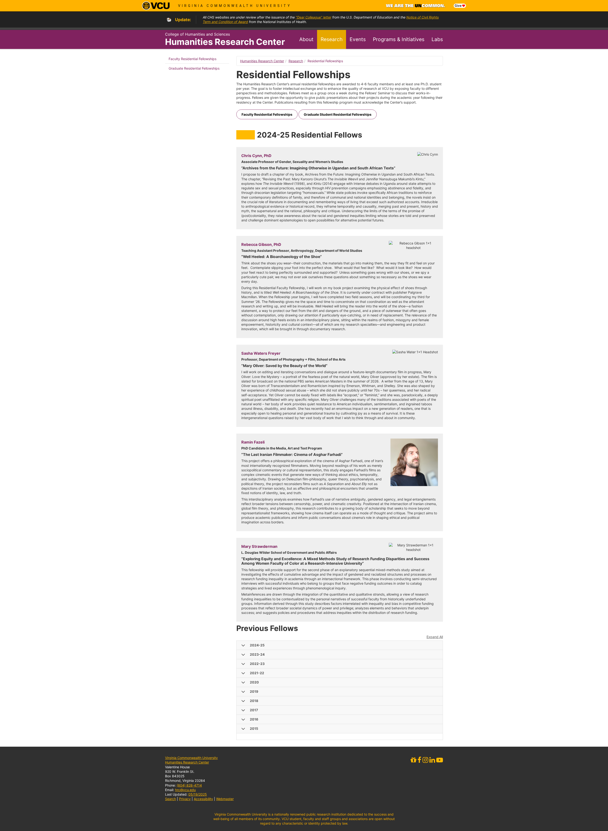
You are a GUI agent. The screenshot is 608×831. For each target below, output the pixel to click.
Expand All (435, 637)
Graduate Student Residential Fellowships (337, 114)
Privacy (185, 799)
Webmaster (225, 799)
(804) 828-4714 (189, 785)
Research (331, 39)
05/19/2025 (197, 794)
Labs (437, 39)
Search (170, 799)
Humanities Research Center (225, 42)
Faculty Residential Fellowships (192, 59)
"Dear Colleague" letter (313, 17)
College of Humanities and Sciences (197, 34)
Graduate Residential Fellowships (194, 68)
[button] (340, 645)
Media (435, 58)
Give (458, 6)
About (306, 39)
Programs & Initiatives (398, 39)
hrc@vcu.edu (185, 790)
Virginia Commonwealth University (234, 6)
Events (358, 39)
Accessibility (203, 799)
